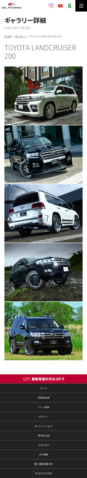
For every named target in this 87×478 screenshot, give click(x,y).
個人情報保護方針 (43, 464)
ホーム (43, 388)
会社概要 (43, 454)
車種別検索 (43, 397)
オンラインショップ (44, 426)
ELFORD (11, 6)
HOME (8, 36)
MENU (81, 6)
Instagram (51, 5)
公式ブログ (43, 445)
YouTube (60, 5)
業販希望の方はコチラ (43, 379)
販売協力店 (43, 435)
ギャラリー (20, 36)
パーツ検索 (43, 407)
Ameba (69, 5)
